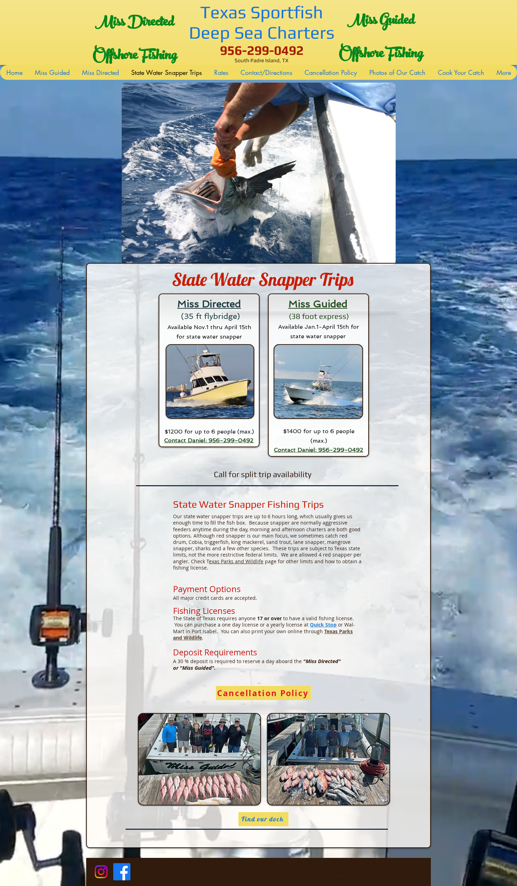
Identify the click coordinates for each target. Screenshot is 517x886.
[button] (258, 173)
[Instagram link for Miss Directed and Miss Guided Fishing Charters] (101, 871)
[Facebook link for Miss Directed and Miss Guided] (121, 871)
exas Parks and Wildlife (236, 561)
